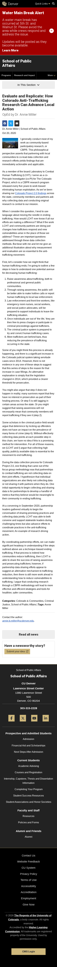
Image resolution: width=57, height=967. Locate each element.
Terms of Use (29, 879)
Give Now (29, 904)
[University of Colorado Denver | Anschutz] (10, 4)
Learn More (10, 50)
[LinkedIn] (45, 722)
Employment (28, 898)
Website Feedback (28, 861)
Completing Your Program (29, 789)
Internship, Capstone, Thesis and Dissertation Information (28, 780)
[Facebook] (11, 722)
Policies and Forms (28, 822)
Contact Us (28, 855)
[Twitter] (22, 722)
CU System (28, 867)
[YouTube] (34, 722)
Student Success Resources (28, 795)
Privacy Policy (28, 873)
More (50, 75)
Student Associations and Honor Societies (28, 802)
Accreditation (28, 892)
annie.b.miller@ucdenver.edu (18, 621)
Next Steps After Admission (28, 752)
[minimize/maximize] (51, 30)
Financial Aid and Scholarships (28, 745)
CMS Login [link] (28, 951)
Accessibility (28, 886)
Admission (28, 739)
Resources (28, 816)
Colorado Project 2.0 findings (30, 193)
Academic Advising (28, 766)
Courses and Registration (28, 772)
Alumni (28, 836)
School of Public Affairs (16, 63)
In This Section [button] (26, 84)
